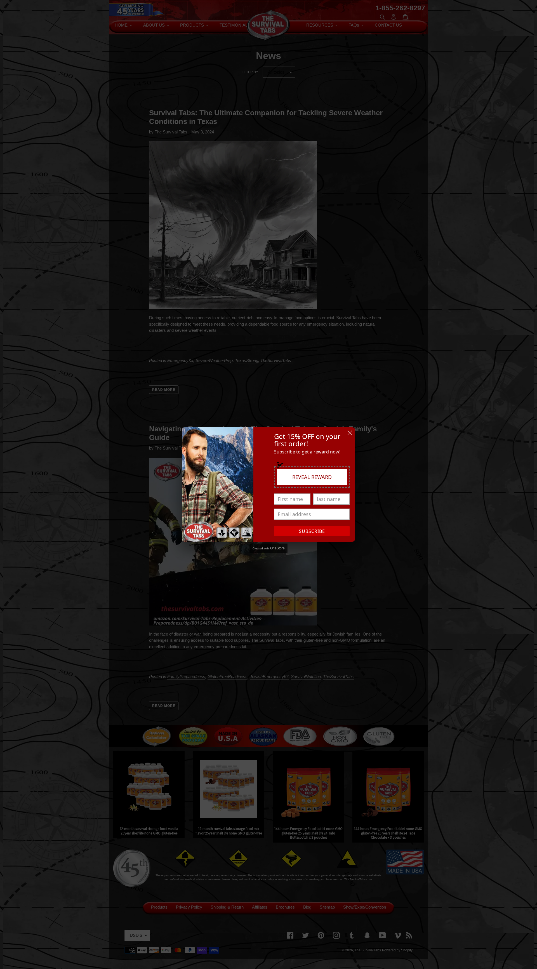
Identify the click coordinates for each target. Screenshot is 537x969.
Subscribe (312, 531)
